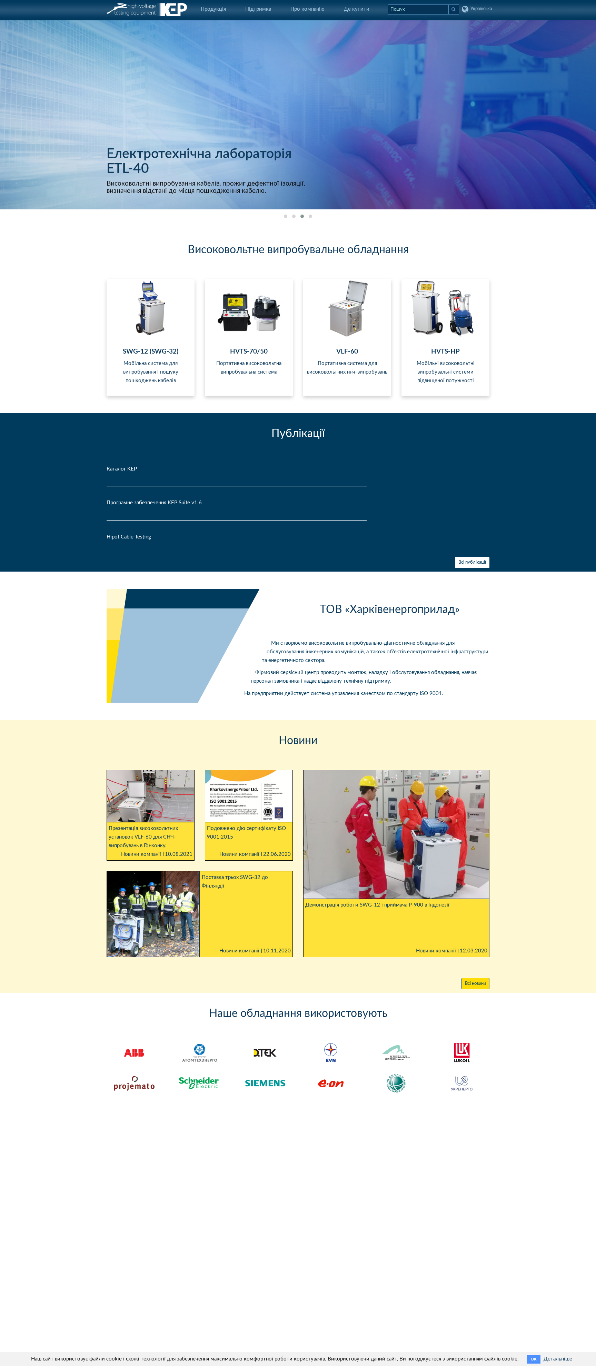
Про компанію (307, 9)
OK (534, 1359)
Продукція (213, 9)
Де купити (356, 9)
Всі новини (475, 983)
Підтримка (258, 9)
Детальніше (558, 1359)
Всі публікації (472, 562)
